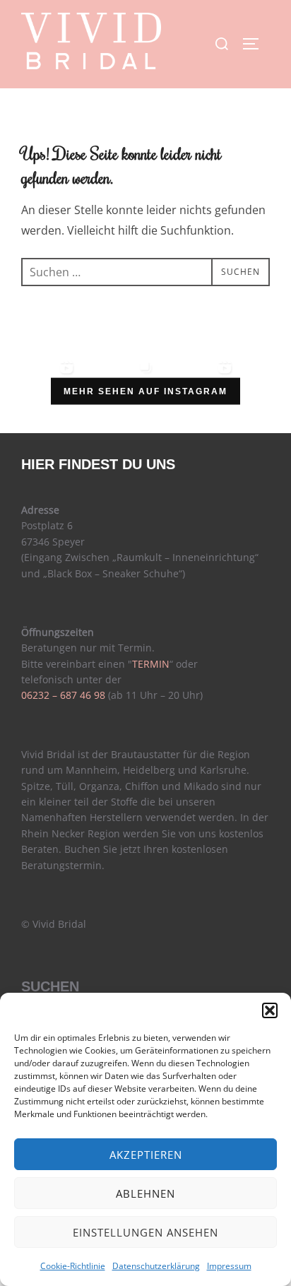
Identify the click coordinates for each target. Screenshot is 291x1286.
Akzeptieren (145, 1155)
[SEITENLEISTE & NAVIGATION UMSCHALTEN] (256, 43)
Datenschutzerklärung (156, 1266)
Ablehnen (145, 1193)
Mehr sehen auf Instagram (145, 391)
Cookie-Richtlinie (72, 1266)
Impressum (229, 1266)
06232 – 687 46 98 (63, 695)
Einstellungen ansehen (145, 1232)
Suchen (50, 986)
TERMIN (151, 664)
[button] (270, 1010)
